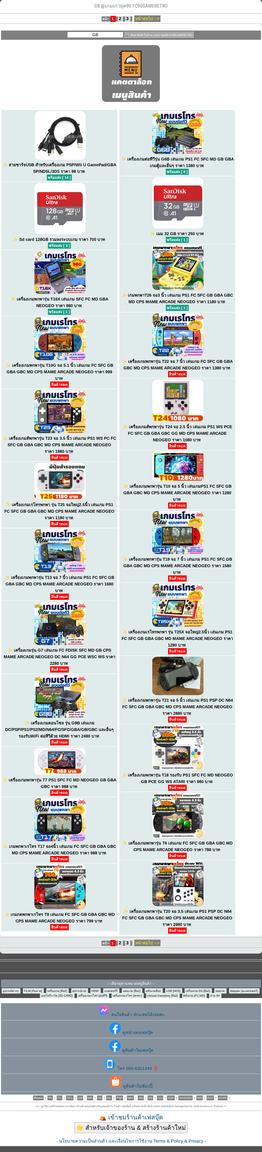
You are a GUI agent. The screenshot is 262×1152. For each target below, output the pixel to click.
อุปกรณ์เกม (79, 991)
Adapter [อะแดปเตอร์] (244, 991)
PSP (119, 1098)
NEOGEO (185, 1098)
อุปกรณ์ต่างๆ (11, 991)
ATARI (223, 1098)
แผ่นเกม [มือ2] (132, 991)
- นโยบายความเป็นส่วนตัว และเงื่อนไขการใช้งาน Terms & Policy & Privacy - (131, 1141)
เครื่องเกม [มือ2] (57, 991)
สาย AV (215, 995)
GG (160, 1098)
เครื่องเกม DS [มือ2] (198, 991)
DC (109, 1098)
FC (59, 1098)
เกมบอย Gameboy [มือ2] (163, 995)
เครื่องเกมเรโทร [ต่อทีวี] (93, 995)
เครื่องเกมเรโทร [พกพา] (128, 995)
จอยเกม (220, 991)
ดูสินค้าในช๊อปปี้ (137, 1086)
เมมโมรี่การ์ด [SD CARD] (57, 995)
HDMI (95, 991)
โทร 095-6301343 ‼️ (137, 1068)
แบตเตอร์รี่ (111, 991)
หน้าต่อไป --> (147, 18)
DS (150, 1098)
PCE (210, 1098)
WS (199, 1098)
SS (100, 1098)
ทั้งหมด (38, 1098)
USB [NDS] (173, 991)
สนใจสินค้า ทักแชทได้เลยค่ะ (137, 1014)
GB (80, 1098)
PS (50, 1098)
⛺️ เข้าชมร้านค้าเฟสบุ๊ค (131, 1117)
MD (90, 1098)
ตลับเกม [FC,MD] (194, 995)
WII (141, 1098)
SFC (70, 1098)
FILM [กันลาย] (33, 991)
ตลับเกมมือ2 (154, 991)
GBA (171, 1098)
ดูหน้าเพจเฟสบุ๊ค (137, 1032)
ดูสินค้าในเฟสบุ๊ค (137, 1050)
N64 (130, 1098)
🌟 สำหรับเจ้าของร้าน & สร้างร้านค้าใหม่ (131, 1127)
